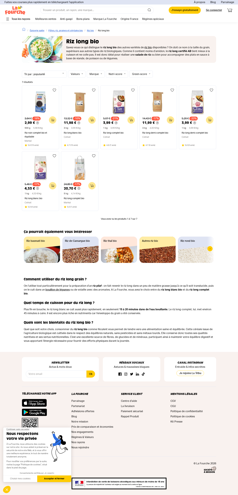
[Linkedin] (137, 374)
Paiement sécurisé (132, 411)
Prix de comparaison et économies (92, 427)
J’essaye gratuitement (184, 10)
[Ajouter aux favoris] (54, 90)
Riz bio (90, 31)
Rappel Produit (130, 416)
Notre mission (79, 421)
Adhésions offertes (82, 411)
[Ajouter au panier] (52, 120)
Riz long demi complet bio (155, 133)
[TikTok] (143, 374)
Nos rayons (78, 442)
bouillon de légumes (57, 289)
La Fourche (79, 393)
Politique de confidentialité (186, 411)
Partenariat (78, 406)
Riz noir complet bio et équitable (36, 135)
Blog (213, 2)
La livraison (128, 406)
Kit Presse (176, 421)
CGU (173, 406)
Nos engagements (82, 432)
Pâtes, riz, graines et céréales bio (65, 31)
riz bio (148, 47)
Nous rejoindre (80, 447)
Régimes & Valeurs (82, 437)
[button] (210, 248)
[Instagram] (126, 374)
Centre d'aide (129, 401)
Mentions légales (183, 393)
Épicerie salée (37, 31)
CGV (173, 401)
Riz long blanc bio (72, 133)
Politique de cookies (182, 416)
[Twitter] (132, 374)
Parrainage (227, 2)
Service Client (131, 393)
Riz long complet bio (113, 133)
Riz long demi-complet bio (195, 133)
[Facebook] (120, 374)
